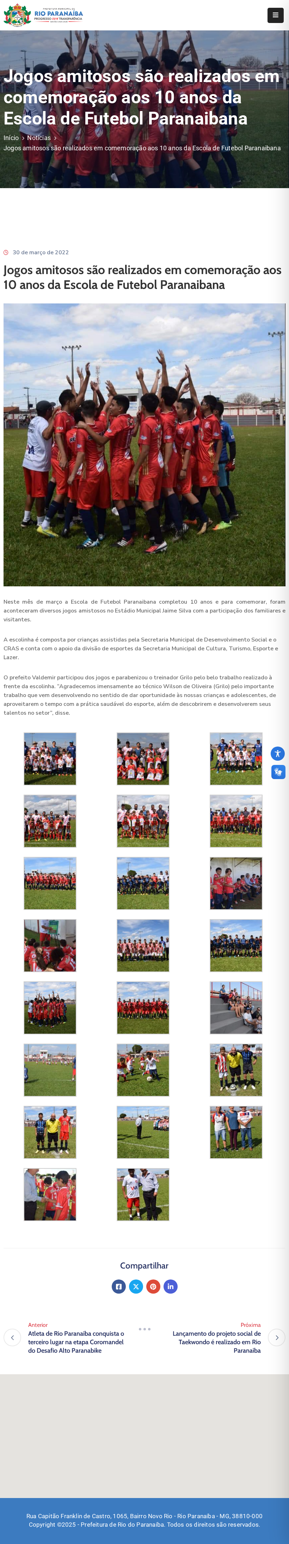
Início (11, 137)
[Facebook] (119, 1286)
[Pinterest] (153, 1286)
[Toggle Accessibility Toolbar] (277, 753)
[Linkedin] (171, 1286)
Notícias (39, 137)
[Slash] (144, 1329)
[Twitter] (136, 1286)
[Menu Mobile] (276, 15)
